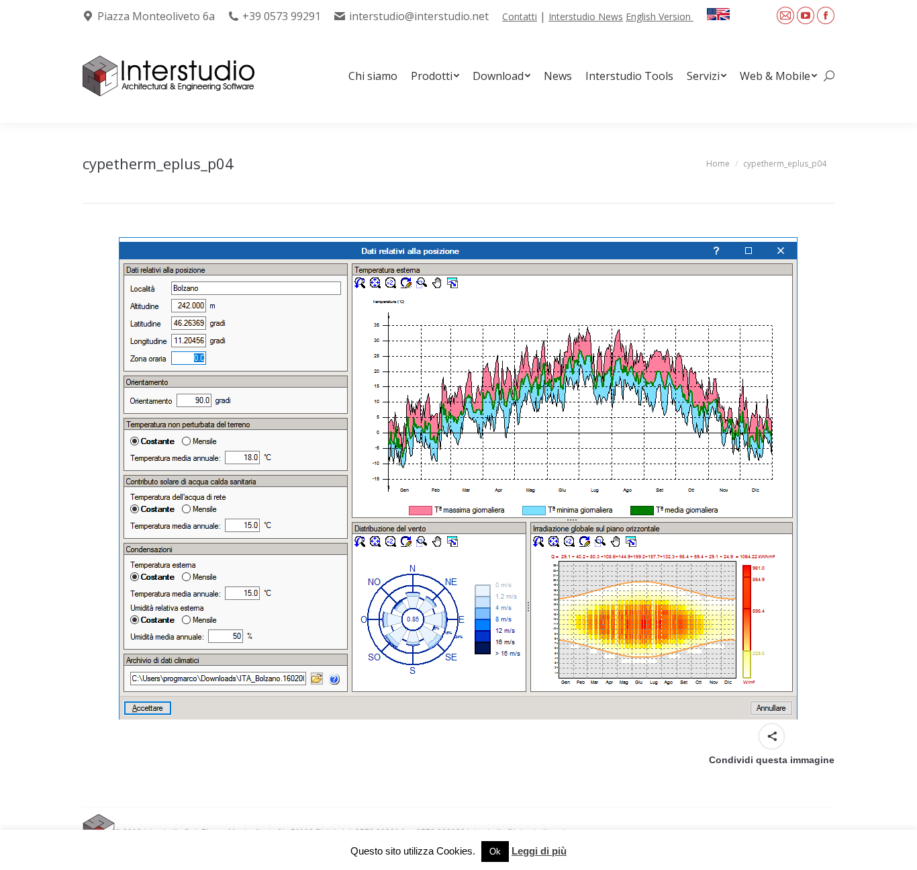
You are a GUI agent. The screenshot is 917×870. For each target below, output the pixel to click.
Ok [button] (495, 851)
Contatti (519, 16)
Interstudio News (585, 16)
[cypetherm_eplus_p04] (458, 478)
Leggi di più (539, 851)
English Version (659, 16)
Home (718, 163)
